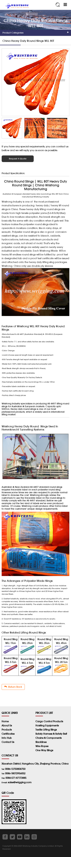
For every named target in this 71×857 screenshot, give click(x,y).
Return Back (14, 686)
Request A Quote (17, 158)
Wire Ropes (42, 746)
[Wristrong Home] (16, 6)
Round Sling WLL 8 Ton (44, 660)
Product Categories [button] (12, 32)
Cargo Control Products (49, 721)
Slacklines (41, 742)
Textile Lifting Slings (46, 729)
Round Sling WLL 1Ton (11, 641)
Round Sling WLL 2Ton (27, 641)
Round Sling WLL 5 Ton (11, 660)
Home (5, 721)
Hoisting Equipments (47, 725)
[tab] (35, 33)
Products (7, 729)
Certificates (8, 733)
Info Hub (7, 737)
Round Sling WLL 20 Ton (61, 660)
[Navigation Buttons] (65, 4)
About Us (7, 725)
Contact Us (8, 742)
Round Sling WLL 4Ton (61, 641)
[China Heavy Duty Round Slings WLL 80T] (35, 82)
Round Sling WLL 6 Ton (27, 660)
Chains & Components (49, 737)
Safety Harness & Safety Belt (51, 733)
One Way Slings (44, 750)
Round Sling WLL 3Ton (44, 641)
